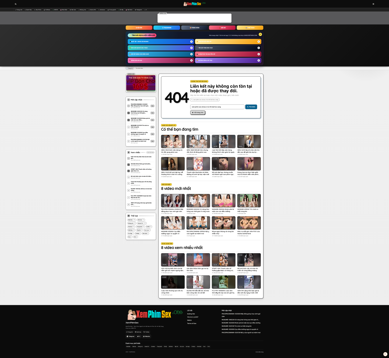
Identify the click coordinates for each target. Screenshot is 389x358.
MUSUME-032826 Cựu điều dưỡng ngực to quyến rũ (240, 329)
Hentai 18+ (93, 9)
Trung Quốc (112, 9)
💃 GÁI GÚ (222, 27)
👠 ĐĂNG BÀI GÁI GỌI (135, 60)
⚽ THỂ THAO (250, 27)
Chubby (137, 233)
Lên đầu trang (259, 352)
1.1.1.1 (230, 35)
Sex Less (147, 230)
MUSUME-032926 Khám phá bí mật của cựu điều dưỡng (241, 323)
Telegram (139, 9)
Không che (83, 9)
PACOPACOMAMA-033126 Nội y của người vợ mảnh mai (241, 332)
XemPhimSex (132, 322)
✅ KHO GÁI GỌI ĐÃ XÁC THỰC (138, 48)
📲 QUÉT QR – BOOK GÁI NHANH (138, 41)
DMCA (189, 320)
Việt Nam (130, 9)
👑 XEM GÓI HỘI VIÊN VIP (204, 41)
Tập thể (139, 230)
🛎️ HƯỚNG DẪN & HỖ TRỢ (204, 60)
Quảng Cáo (191, 314)
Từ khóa (147, 332)
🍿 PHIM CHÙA (194, 27)
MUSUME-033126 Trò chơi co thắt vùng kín (237, 326)
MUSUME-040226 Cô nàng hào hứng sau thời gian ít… (240, 319)
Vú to (135, 236)
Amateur (102, 9)
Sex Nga (130, 233)
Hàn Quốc (145, 233)
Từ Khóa (47, 9)
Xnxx (129, 236)
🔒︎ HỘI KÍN (139, 27)
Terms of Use (191, 323)
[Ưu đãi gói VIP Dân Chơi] (141, 82)
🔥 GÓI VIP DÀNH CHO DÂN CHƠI (139, 54)
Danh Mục (29, 9)
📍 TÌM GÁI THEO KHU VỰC (205, 48)
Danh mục (138, 332)
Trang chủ (19, 9)
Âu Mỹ (121, 9)
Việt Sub (73, 9)
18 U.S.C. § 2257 (192, 317)
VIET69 (56, 9)
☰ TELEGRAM (166, 27)
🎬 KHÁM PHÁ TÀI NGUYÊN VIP (206, 54)
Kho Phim (38, 9)
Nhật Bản (64, 9)
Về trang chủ (198, 112)
